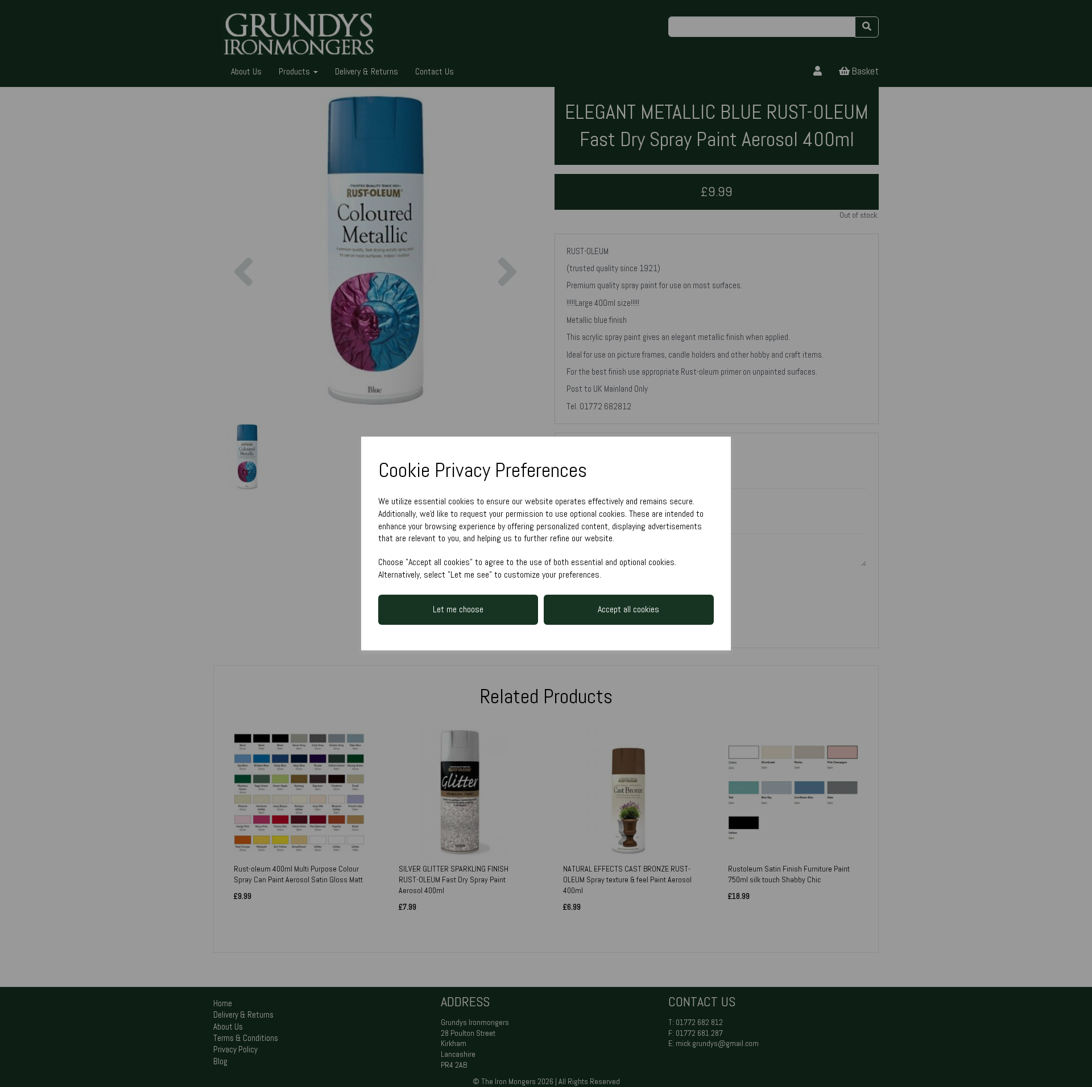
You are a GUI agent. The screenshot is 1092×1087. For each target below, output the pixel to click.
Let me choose (458, 609)
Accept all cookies (628, 609)
